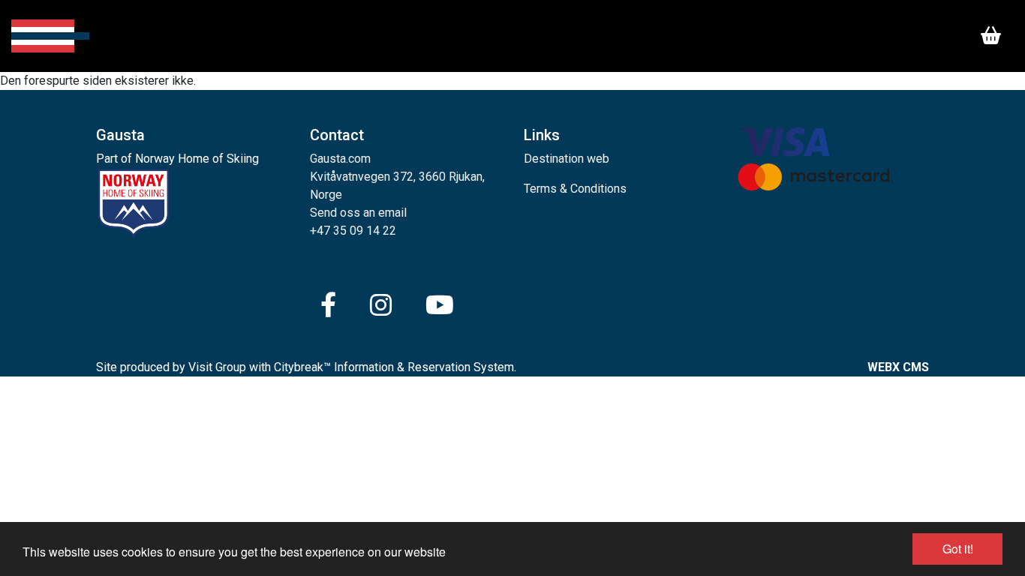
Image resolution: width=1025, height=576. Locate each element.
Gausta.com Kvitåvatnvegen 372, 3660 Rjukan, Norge (397, 177)
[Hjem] (50, 36)
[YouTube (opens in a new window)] (439, 305)
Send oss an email (358, 213)
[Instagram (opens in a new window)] (380, 305)
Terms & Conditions (575, 189)
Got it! (957, 548)
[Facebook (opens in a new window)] (328, 305)
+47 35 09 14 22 (353, 231)
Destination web (566, 159)
